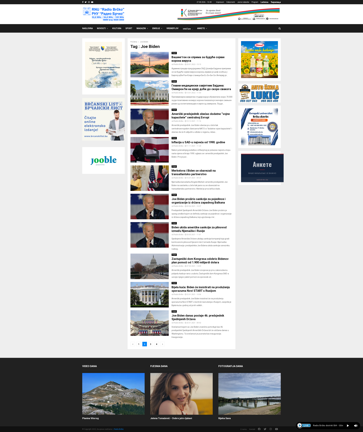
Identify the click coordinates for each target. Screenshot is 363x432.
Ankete (201, 28)
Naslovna (87, 28)
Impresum (220, 2)
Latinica (264, 2)
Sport (128, 28)
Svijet (174, 53)
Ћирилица (276, 2)
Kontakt (252, 429)
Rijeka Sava (224, 418)
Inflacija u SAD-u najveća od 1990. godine (198, 142)
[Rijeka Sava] (249, 394)
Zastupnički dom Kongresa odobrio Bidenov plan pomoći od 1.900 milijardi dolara (200, 260)
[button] (348, 425)
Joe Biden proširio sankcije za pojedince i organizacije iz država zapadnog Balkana (198, 200)
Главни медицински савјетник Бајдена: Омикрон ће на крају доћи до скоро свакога (201, 87)
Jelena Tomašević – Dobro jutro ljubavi (171, 418)
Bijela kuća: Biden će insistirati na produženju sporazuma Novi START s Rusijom (201, 288)
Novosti (101, 28)
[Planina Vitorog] (113, 394)
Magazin (141, 28)
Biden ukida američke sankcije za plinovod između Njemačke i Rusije (199, 229)
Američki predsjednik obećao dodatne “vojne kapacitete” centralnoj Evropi (201, 115)
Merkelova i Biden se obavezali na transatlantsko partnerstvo (194, 172)
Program (255, 2)
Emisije (156, 28)
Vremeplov (172, 28)
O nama (243, 429)
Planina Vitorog (90, 418)
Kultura (116, 28)
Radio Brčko (178, 64)
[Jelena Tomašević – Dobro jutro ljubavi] (181, 394)
